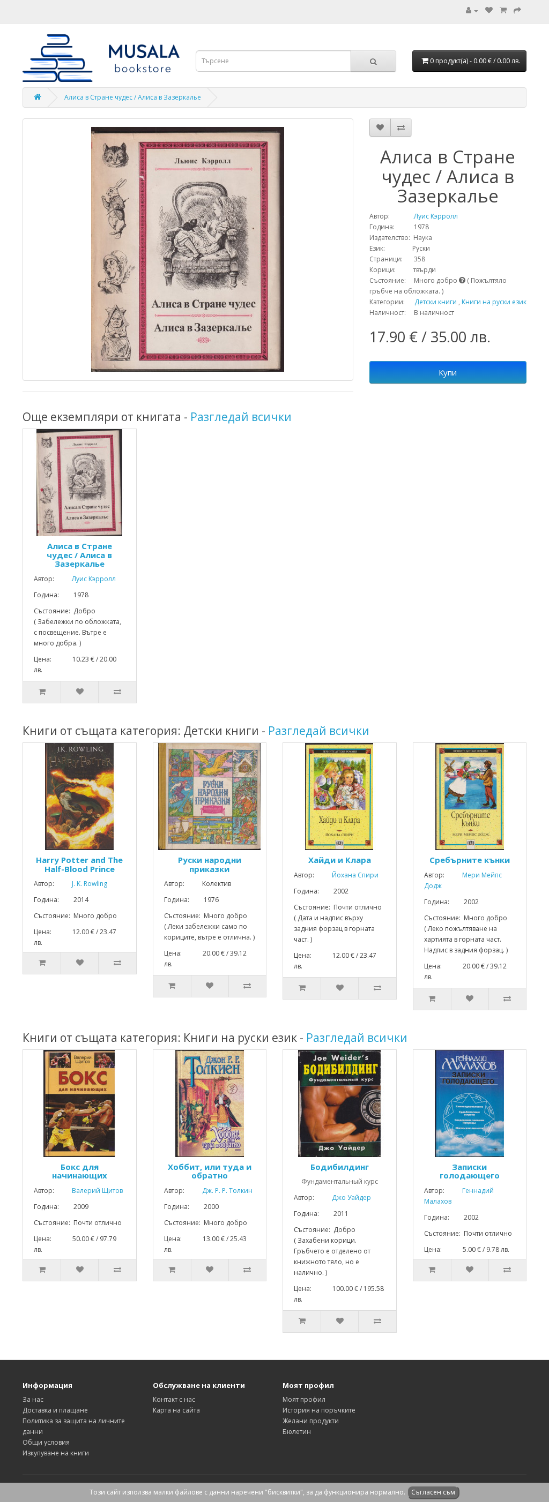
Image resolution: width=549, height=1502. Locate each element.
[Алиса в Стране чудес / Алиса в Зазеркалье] (188, 249)
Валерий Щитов (89, 1190)
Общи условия (46, 1442)
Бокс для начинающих (79, 1171)
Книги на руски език (494, 301)
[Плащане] (517, 10)
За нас (33, 1399)
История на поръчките (319, 1410)
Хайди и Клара (339, 859)
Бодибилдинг (339, 1166)
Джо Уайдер (343, 1197)
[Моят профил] (472, 10)
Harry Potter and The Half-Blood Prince (79, 864)
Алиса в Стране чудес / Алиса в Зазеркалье (132, 97)
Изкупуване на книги (56, 1453)
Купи (448, 372)
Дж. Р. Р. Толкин (219, 1190)
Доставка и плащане (55, 1410)
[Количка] (503, 10)
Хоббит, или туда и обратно (209, 1171)
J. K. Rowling (81, 883)
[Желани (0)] (489, 10)
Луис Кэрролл (424, 216)
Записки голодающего (470, 1171)
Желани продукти (311, 1420)
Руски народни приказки (209, 864)
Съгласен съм (433, 1492)
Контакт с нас (174, 1399)
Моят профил (304, 1399)
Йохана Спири (347, 875)
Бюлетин (297, 1431)
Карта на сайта (176, 1410)
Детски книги (435, 301)
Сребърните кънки (469, 859)
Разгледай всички (241, 416)
